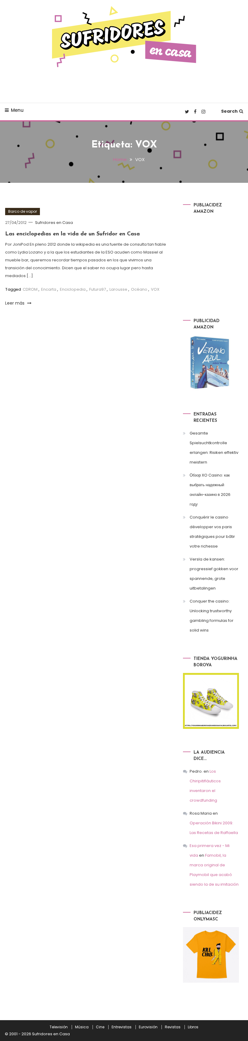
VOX (155, 289)
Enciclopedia (73, 289)
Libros (193, 1027)
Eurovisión (148, 1027)
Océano (139, 289)
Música (82, 1027)
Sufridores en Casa (54, 222)
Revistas (173, 1027)
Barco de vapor (22, 211)
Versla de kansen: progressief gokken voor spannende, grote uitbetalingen (214, 573)
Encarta (48, 289)
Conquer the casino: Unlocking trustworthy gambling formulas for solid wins (211, 615)
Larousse (118, 289)
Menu (17, 110)
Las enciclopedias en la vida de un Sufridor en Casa (72, 234)
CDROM (30, 289)
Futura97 (97, 289)
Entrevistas (122, 1027)
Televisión (59, 1027)
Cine (100, 1027)
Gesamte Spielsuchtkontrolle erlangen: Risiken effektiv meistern (214, 447)
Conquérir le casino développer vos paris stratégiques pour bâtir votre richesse (212, 531)
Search (229, 111)
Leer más (15, 303)
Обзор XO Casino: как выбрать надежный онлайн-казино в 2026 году (210, 489)
